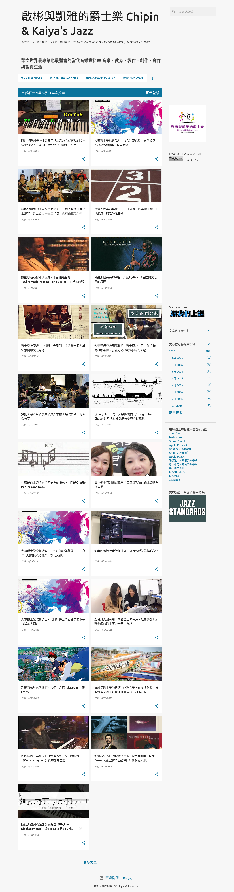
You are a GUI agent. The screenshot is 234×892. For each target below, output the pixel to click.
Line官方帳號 (177, 472)
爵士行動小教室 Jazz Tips (64, 78)
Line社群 (174, 476)
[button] (83, 159)
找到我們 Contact (133, 78)
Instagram (176, 437)
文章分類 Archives (31, 78)
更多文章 (90, 862)
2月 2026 (177, 399)
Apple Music (177, 456)
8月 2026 (177, 358)
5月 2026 (177, 378)
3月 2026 (177, 392)
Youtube (174, 433)
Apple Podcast (178, 445)
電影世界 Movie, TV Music (100, 78)
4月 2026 (177, 385)
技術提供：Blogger (119, 877)
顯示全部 (152, 93)
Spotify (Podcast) (180, 449)
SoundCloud (177, 441)
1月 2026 (177, 405)
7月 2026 (177, 365)
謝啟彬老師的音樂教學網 (183, 464)
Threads (174, 479)
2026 (172, 351)
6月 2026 (177, 371)
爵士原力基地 (176, 468)
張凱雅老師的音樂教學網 (183, 460)
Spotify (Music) (178, 452)
